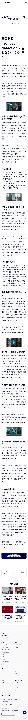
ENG (6, 708)
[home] (5, 2)
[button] (26, 2)
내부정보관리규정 (14, 710)
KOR (2, 708)
